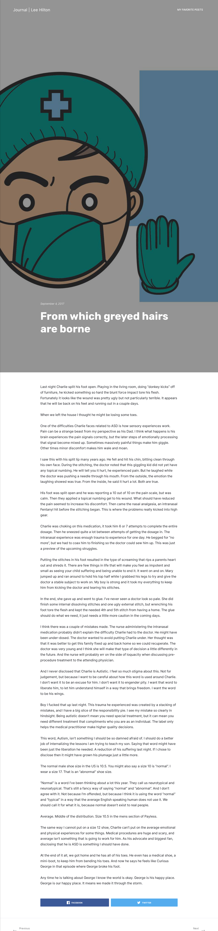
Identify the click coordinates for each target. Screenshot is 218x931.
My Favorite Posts (190, 9)
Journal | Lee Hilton (31, 9)
